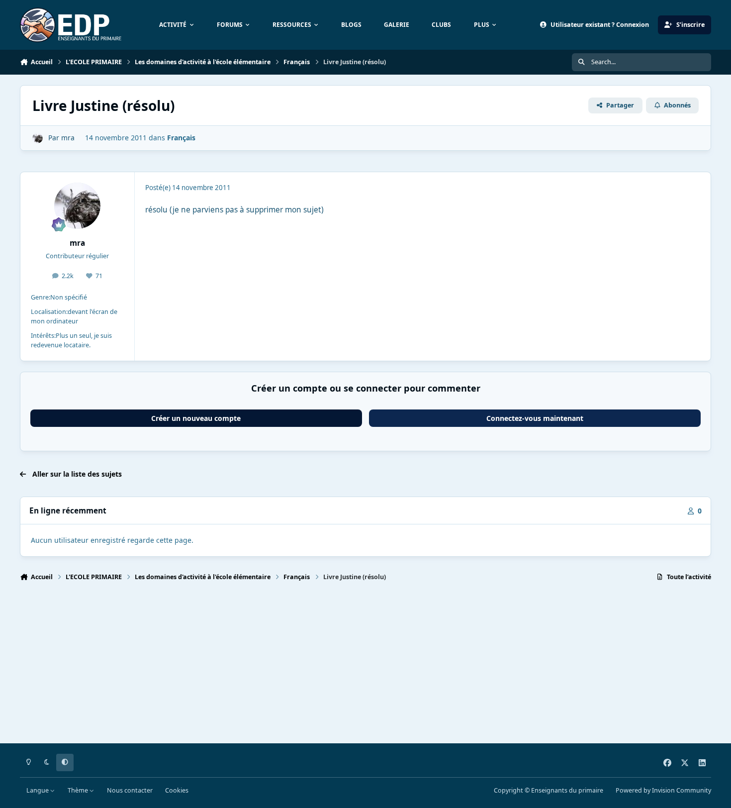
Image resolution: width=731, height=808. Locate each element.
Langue (38, 790)
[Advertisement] (318, 666)
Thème (79, 790)
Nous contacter (130, 790)
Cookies (176, 790)
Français (181, 137)
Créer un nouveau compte (196, 418)
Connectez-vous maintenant (534, 418)
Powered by (663, 790)
